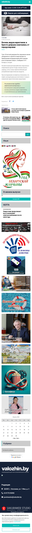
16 (16, 429)
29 (12, 436)
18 (24, 429)
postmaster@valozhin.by (13, 497)
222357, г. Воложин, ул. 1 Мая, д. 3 (16, 489)
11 (24, 426)
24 (20, 432)
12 (28, 426)
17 (20, 429)
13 (3, 429)
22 (12, 432)
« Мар (14, 438)
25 (24, 432)
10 (20, 426)
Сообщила (20, 60)
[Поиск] (27, 134)
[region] (16, 523)
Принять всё (16, 525)
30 (16, 436)
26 (28, 432)
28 (7, 436)
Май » (17, 438)
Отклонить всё (16, 529)
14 (7, 429)
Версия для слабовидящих (17, 13)
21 (7, 432)
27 (3, 436)
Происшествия (5, 105)
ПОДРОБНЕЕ (17, 521)
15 (12, 429)
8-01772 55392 (9, 493)
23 (16, 432)
